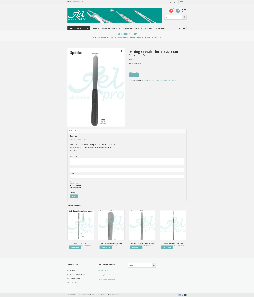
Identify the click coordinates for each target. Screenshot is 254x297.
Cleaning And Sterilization (106, 275)
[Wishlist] (171, 11)
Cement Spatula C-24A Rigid (173, 243)
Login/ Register (173, 2)
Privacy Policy (74, 282)
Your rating (73, 150)
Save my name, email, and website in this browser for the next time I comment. (75, 187)
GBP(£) (181, 2)
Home (95, 28)
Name (72, 167)
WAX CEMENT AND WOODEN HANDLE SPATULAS (126, 37)
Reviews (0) (72, 131)
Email (72, 174)
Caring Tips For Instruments (106, 279)
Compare (134, 75)
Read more (74, 247)
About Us (72, 270)
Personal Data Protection (77, 274)
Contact (148, 28)
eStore (97, 294)
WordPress (117, 294)
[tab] (72, 131)
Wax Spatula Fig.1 (80, 243)
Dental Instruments (104, 37)
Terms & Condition (75, 278)
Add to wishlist (133, 72)
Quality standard (103, 270)
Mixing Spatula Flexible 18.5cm (142, 243)
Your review (74, 156)
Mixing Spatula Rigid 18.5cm (111, 243)
